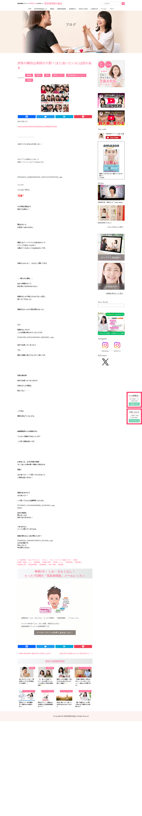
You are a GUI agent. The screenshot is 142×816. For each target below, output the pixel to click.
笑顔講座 (43, 564)
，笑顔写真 (22, 560)
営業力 (38, 75)
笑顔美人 (79, 562)
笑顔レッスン (58, 75)
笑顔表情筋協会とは (40, 9)
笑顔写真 (69, 562)
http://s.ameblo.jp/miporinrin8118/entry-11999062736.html (37, 126)
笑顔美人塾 (22, 564)
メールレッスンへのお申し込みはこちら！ (55, 633)
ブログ (112, 9)
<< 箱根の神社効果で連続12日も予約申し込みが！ (34, 653)
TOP (29, 9)
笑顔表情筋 (33, 564)
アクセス (104, 9)
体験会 (52, 9)
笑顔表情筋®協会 (53, 3)
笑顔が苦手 (47, 562)
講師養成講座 (61, 9)
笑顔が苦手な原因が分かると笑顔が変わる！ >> (75, 653)
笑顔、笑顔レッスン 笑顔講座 (29, 562)
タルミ (45, 560)
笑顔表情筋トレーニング (76, 75)
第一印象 (52, 564)
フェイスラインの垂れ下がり (61, 560)
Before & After (83, 9)
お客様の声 (94, 9)
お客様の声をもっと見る (114, 293)
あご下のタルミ (34, 560)
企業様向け (72, 9)
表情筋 (29, 80)
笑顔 (47, 75)
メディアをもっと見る (115, 227)
